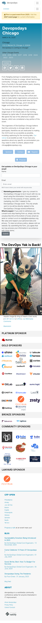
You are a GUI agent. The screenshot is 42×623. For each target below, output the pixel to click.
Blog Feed (8, 581)
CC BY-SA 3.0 (9, 319)
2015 (9, 55)
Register (34, 152)
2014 (4, 55)
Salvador (7, 517)
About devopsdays (10, 602)
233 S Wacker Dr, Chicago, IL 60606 (16, 45)
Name (4, 171)
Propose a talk (10, 528)
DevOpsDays (12, 3)
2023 (11, 57)
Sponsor (8, 152)
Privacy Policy (9, 605)
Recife (6, 520)
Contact (20, 152)
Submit (5, 234)
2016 (15, 55)
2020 (36, 55)
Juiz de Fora (8, 505)
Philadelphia (8, 500)
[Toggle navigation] (37, 3)
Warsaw (7, 515)
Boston (7, 507)
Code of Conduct (10, 607)
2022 (5, 57)
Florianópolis (8, 512)
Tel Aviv (7, 523)
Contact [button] (6, 63)
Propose (22, 160)
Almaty (7, 502)
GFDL (19, 319)
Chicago (6, 9)
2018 (25, 55)
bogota (7, 510)
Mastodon (7, 326)
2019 (30, 55)
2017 (20, 55)
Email (4, 180)
